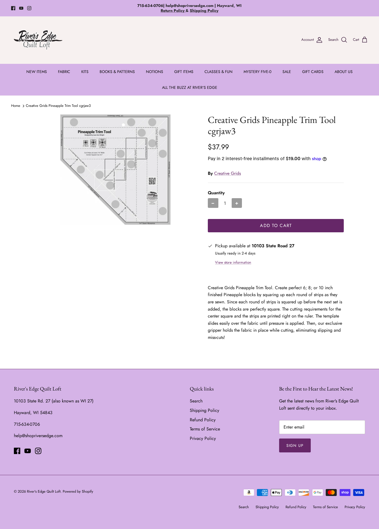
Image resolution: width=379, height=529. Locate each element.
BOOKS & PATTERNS (117, 71)
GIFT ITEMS (183, 71)
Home (15, 105)
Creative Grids (227, 173)
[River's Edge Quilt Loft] (38, 40)
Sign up (295, 445)
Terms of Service (205, 429)
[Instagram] (29, 8)
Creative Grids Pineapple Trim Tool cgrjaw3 (58, 105)
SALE (286, 71)
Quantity (216, 193)
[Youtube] (21, 8)
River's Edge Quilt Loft (43, 491)
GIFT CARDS (313, 71)
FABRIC (64, 71)
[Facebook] (13, 8)
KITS (85, 71)
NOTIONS (154, 71)
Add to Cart (276, 225)
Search (196, 401)
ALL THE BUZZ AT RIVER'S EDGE (189, 87)
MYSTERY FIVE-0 (257, 71)
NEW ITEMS (36, 71)
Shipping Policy (204, 410)
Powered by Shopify (78, 491)
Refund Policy (203, 420)
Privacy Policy (203, 438)
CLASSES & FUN (218, 71)
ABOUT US (344, 71)
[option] (115, 169)
